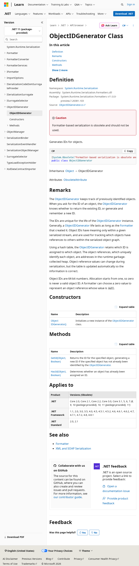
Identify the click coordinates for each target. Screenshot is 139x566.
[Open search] (122, 5)
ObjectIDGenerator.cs (71, 104)
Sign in (131, 4)
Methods (57, 64)
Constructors (59, 60)
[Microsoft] (6, 4)
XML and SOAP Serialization (73, 448)
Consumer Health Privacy (102, 558)
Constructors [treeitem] (16, 119)
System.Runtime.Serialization (81, 88)
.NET (63, 25)
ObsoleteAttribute (75, 180)
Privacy (78, 558)
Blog (48, 558)
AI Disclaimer (10, 558)
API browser (77, 25)
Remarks (57, 56)
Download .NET (124, 13)
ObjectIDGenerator (67, 199)
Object (69, 171)
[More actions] (133, 25)
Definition (57, 51)
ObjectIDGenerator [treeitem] (20, 113)
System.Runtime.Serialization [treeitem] (23, 46)
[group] (92, 159)
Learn (53, 25)
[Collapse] (42, 22)
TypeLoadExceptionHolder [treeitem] (21, 162)
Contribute (64, 558)
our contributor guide (68, 497)
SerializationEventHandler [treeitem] (21, 144)
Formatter (126, 225)
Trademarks (28, 563)
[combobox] (23, 31)
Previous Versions (32, 558)
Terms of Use (10, 563)
